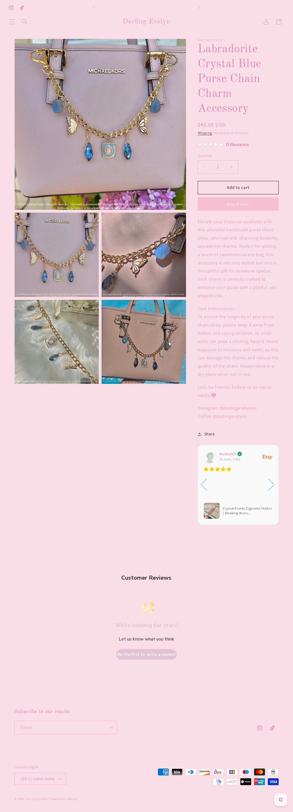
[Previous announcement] (93, 7)
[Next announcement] (199, 7)
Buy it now (238, 204)
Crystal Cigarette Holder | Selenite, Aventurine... (243, 510)
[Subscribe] (110, 727)
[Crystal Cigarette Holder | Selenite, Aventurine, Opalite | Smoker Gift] (212, 511)
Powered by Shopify (63, 799)
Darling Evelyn (37, 799)
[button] (12, 21)
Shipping (205, 133)
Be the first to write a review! (146, 654)
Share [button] (209, 433)
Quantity (205, 155)
